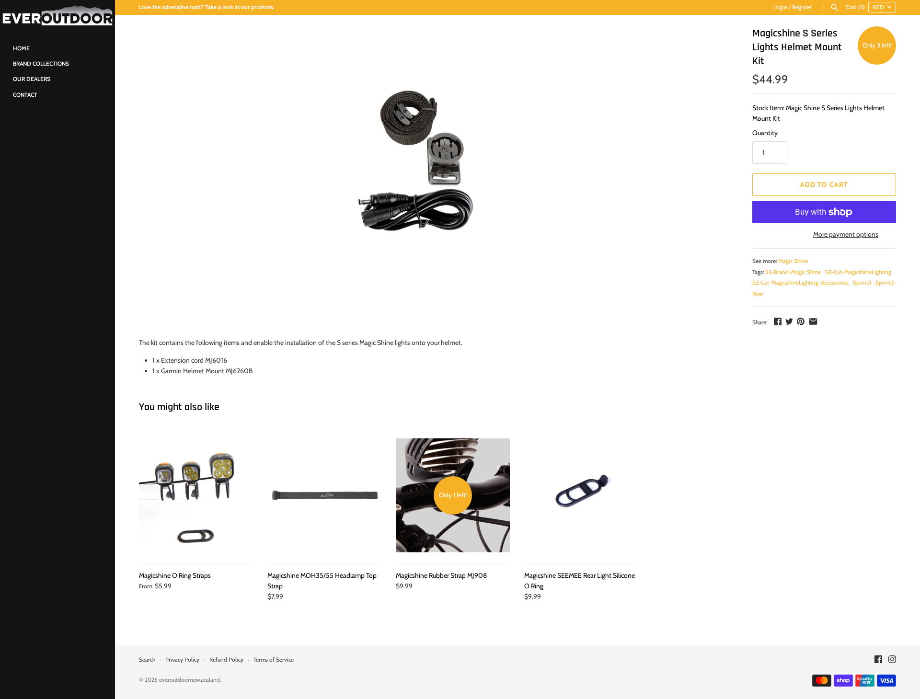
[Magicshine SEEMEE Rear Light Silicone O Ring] (581, 495)
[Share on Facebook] (778, 321)
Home (21, 48)
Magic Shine (793, 261)
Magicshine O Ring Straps (175, 575)
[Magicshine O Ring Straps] (196, 495)
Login (780, 7)
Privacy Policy (182, 659)
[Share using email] (813, 321)
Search (147, 659)
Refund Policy (226, 659)
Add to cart (824, 184)
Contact (25, 95)
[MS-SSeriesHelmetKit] (422, 170)
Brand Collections (41, 63)
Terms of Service (273, 659)
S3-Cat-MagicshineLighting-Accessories (800, 282)
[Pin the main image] (801, 321)
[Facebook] (878, 660)
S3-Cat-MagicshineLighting (858, 272)
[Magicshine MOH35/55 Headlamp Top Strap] (324, 495)
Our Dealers (31, 79)
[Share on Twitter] (789, 321)
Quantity (765, 132)
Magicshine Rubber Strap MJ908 (441, 575)
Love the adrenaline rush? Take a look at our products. (207, 7)
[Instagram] (892, 660)
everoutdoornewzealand (189, 679)
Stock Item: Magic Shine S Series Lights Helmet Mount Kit (818, 113)
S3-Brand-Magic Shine (793, 272)
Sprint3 (862, 282)
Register (802, 7)
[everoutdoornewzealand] (57, 15)
